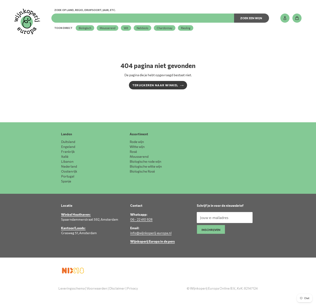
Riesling (185, 28)
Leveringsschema (71, 288)
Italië (64, 156)
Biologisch (85, 28)
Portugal (67, 176)
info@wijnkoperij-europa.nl (151, 233)
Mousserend (107, 28)
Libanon (67, 161)
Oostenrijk (69, 171)
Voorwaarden (97, 288)
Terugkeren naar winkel (155, 85)
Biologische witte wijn (146, 166)
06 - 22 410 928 (141, 219)
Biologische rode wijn (145, 161)
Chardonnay (164, 28)
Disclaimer (117, 288)
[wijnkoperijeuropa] (27, 21)
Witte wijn (137, 147)
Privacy (132, 288)
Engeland (68, 147)
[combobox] (142, 18)
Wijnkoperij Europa (219, 296)
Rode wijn (137, 142)
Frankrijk (68, 152)
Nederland (69, 166)
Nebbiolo (142, 28)
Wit (126, 28)
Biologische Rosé (142, 171)
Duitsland (68, 142)
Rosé (133, 152)
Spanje (66, 181)
